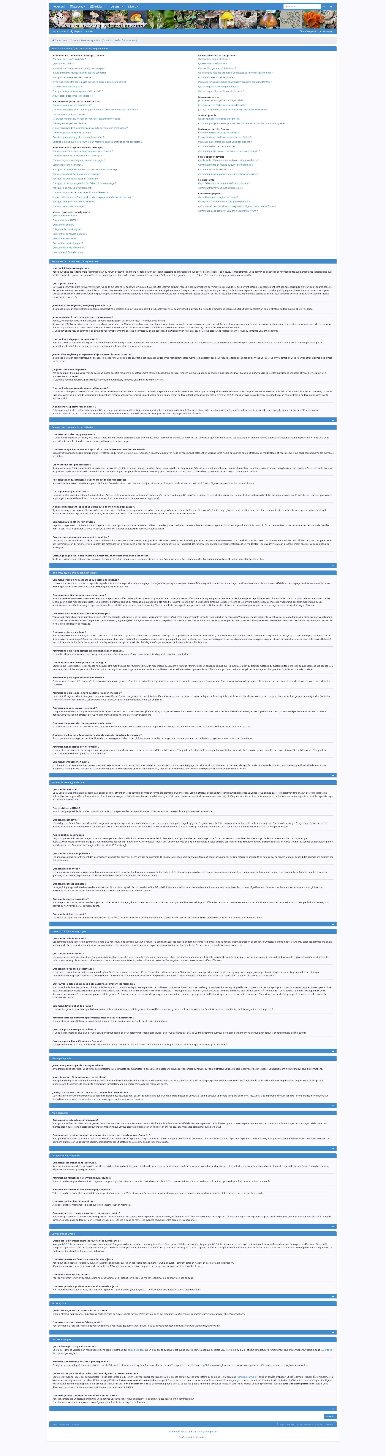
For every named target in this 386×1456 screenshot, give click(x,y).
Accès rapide (59, 31)
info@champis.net (207, 1431)
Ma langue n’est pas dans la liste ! (69, 123)
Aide (90, 31)
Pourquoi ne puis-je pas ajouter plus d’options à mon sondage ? (85, 169)
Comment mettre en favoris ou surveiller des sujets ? (225, 164)
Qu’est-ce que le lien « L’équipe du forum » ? (221, 91)
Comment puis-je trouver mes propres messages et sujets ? (229, 150)
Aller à (329, 1416)
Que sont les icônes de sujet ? (67, 252)
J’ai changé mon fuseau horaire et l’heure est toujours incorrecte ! (86, 118)
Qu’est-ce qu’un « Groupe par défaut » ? (218, 86)
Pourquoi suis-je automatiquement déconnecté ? (77, 91)
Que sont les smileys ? (64, 224)
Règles (77, 31)
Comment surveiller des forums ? (215, 169)
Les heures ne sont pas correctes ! (69, 114)
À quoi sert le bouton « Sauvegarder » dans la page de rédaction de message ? (93, 196)
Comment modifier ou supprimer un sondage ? (76, 173)
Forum (75, 1424)
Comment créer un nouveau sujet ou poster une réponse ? (82, 150)
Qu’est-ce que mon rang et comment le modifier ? (78, 137)
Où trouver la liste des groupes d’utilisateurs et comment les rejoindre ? (235, 72)
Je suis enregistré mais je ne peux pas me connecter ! (79, 72)
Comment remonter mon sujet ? (69, 206)
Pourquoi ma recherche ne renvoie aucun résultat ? (224, 137)
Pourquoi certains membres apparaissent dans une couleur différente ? (235, 81)
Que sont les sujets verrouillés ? (68, 247)
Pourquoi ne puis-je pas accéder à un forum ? (76, 178)
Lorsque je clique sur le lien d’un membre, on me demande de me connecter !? (97, 141)
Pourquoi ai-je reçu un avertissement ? (72, 187)
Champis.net (62, 1424)
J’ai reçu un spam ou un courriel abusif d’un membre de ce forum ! (232, 109)
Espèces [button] (78, 6)
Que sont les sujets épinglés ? (67, 243)
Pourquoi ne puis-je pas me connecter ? (72, 77)
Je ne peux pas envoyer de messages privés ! (221, 100)
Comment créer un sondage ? (67, 164)
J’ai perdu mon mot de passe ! (67, 86)
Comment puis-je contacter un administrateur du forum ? (228, 210)
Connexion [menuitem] (327, 31)
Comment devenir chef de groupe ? (216, 77)
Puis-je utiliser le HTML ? (65, 219)
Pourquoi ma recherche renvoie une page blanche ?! (225, 141)
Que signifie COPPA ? (63, 63)
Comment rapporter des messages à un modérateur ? (80, 192)
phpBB (153, 498)
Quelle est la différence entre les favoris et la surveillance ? (228, 160)
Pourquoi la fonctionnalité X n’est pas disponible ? (224, 201)
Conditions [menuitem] (201, 1437)
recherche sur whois (247, 1376)
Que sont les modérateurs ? (212, 63)
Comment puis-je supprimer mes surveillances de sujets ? (228, 173)
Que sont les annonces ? (65, 238)
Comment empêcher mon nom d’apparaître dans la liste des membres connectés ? (95, 109)
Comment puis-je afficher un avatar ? (71, 132)
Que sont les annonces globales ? (69, 233)
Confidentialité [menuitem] (186, 1437)
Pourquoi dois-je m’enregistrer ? (69, 58)
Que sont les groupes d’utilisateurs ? (217, 68)
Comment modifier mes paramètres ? (71, 104)
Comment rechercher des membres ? (217, 146)
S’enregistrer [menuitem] (309, 31)
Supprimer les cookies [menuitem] (291, 1424)
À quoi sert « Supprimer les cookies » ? (72, 95)
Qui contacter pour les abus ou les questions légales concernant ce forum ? (237, 206)
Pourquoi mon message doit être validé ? (73, 201)
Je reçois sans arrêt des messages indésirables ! (222, 104)
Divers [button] (132, 6)
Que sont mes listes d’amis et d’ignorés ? (219, 118)
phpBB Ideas (207, 1364)
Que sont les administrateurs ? (214, 58)
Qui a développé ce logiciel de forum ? (218, 196)
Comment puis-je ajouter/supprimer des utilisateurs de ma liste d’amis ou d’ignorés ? (242, 123)
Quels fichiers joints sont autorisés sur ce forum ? (224, 183)
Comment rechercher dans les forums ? (218, 132)
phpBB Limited (135, 1349)
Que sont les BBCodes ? (64, 215)
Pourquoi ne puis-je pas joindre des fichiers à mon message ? (84, 183)
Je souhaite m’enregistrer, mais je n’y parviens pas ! (78, 68)
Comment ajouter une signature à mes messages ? (78, 160)
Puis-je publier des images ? (66, 229)
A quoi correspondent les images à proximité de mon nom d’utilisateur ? (90, 127)
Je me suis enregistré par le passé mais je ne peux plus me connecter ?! (89, 81)
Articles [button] (98, 6)
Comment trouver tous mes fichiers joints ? (220, 187)
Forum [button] (117, 6)
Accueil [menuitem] (60, 6)
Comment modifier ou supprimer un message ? (77, 155)
